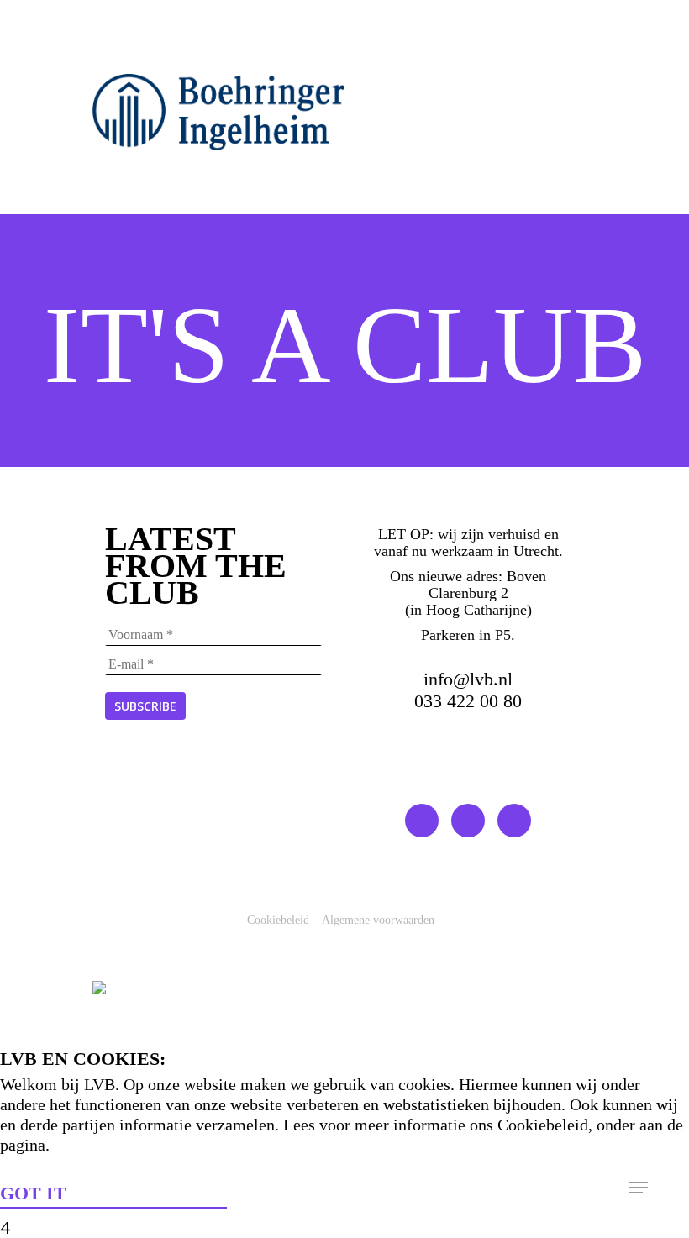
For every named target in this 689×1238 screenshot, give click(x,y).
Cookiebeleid (278, 920)
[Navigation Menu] (638, 1187)
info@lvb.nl (468, 679)
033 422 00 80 (468, 700)
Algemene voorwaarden (378, 920)
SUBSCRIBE (145, 706)
